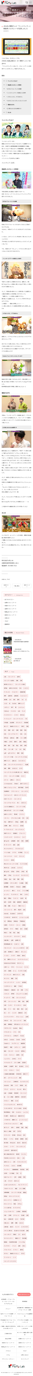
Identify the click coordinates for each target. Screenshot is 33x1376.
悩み (5, 1219)
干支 (17, 1173)
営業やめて (10, 822)
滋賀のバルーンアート (10, 609)
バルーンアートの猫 (8, 757)
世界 (5, 1001)
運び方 (18, 1142)
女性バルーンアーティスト (20, 795)
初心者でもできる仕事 (19, 1230)
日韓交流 (13, 990)
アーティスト (7, 692)
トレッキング (16, 875)
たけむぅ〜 (11, 1070)
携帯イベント (7, 760)
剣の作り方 (14, 917)
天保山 (16, 822)
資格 (19, 1001)
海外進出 (24, 982)
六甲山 (9, 875)
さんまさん (18, 1112)
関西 (9, 768)
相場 (25, 745)
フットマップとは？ (13, 81)
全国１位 (14, 760)
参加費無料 (6, 791)
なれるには (14, 768)
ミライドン (21, 814)
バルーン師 (10, 749)
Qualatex (15, 1028)
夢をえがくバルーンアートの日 (11, 864)
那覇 (9, 906)
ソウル (26, 990)
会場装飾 (13, 841)
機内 (26, 1139)
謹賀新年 (19, 902)
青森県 (5, 1066)
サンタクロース (14, 894)
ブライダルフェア (19, 848)
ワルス (17, 1070)
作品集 (26, 764)
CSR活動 (6, 722)
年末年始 (22, 1169)
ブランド (6, 1089)
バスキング (6, 993)
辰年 (5, 902)
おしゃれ (19, 1089)
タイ (9, 1012)
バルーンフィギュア (20, 997)
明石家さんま (13, 1116)
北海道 (25, 928)
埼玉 (14, 932)
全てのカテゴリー (9, 599)
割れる (5, 1139)
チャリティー (7, 1169)
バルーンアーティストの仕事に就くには (13, 772)
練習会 (24, 1192)
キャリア (17, 1226)
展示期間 (6, 886)
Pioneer (22, 1035)
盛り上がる (6, 871)
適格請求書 (22, 692)
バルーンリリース (8, 909)
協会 (23, 1001)
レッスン (18, 982)
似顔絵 (23, 925)
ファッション (19, 967)
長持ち (18, 676)
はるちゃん (23, 802)
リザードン (6, 818)
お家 (14, 1162)
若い (18, 802)
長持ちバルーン (7, 1162)
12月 (19, 711)
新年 (27, 1169)
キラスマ (10, 1181)
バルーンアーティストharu (21, 757)
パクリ (5, 776)
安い (5, 1012)
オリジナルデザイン (8, 848)
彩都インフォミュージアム (10, 787)
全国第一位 (17, 940)
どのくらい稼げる (8, 1230)
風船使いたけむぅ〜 (14, 726)
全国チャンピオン (8, 814)
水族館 (5, 825)
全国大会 (12, 738)
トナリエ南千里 (7, 1207)
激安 (18, 841)
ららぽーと (16, 944)
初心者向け (12, 913)
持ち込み (19, 1135)
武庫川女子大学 (7, 810)
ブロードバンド (7, 948)
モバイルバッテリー (8, 1238)
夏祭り (15, 741)
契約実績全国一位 (8, 944)
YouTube (14, 703)
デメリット (21, 856)
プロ (26, 718)
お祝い (23, 1246)
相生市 (19, 909)
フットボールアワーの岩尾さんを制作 (16, 93)
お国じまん (6, 1223)
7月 (11, 1020)
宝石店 (21, 825)
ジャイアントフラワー (9, 1016)
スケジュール (16, 1215)
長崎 (5, 768)
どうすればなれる (8, 783)
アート (9, 1009)
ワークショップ (7, 718)
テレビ (18, 890)
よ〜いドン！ (7, 890)
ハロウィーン (17, 1047)
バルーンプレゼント (19, 829)
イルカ (5, 1055)
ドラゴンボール (7, 1032)
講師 (27, 1001)
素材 (22, 1009)
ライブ (19, 1058)
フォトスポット (21, 760)
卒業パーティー (21, 906)
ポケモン (6, 1253)
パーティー (15, 1249)
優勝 (17, 738)
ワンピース (15, 898)
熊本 (21, 894)
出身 (5, 1093)
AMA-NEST (23, 1097)
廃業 (21, 1123)
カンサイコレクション (23, 959)
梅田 (16, 1188)
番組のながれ (11, 104)
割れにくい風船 (7, 1131)
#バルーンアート (8, 1200)
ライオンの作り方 (8, 1108)
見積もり (17, 951)
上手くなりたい (11, 753)
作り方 (22, 1253)
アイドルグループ (8, 1062)
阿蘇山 (9, 898)
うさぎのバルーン (8, 986)
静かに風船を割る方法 (9, 1154)
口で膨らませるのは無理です (14, 108)
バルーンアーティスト (18, 718)
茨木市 (26, 787)
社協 (24, 909)
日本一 (18, 1158)
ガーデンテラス (16, 1207)
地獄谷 (5, 879)
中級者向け (6, 990)
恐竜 (23, 974)
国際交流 (20, 1012)
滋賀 (20, 741)
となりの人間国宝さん (9, 806)
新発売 (21, 1085)
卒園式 (16, 928)
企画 (12, 940)
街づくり (6, 726)
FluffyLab (18, 886)
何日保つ (12, 886)
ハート (14, 1257)
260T (14, 1131)
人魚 (5, 1181)
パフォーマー (22, 833)
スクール (6, 780)
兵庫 (17, 680)
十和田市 (11, 1066)
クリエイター (15, 692)
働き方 (11, 1226)
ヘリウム (11, 1139)
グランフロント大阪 (15, 818)
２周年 (26, 1016)
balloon (6, 1039)
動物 (21, 730)
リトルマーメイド (8, 837)
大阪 (5, 676)
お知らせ (4, 579)
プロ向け (20, 986)
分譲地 (5, 925)
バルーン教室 (10, 1097)
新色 (12, 1085)
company (12, 1039)
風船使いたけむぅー (14, 1253)
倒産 (25, 1020)
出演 (5, 951)
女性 (5, 734)
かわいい (18, 780)
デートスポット (17, 1005)
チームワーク (7, 997)
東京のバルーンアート (10, 615)
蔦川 (16, 1066)
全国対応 (10, 695)
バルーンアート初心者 (16, 1192)
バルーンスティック (20, 1146)
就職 (16, 1223)
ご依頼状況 (15, 1081)
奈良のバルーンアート (10, 605)
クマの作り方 (7, 917)
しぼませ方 (6, 1150)
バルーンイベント (8, 856)
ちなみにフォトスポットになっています (17, 100)
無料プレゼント (16, 974)
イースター (6, 955)
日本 (14, 1009)
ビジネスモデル (24, 1226)
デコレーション (19, 1016)
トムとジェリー (23, 695)
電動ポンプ (17, 1238)
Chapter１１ (7, 1043)
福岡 (5, 745)
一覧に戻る (16, 586)
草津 (24, 1177)
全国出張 (16, 695)
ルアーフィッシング (12, 1077)
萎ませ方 (24, 1142)
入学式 (10, 741)
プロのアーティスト (8, 1188)
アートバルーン (7, 1257)
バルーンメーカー (18, 1020)
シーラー (12, 1146)
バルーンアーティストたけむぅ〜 (15, 764)
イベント (14, 1246)
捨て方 (23, 1234)
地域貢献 (26, 722)
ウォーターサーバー (22, 1184)
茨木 (5, 730)
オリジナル (6, 978)
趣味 (5, 875)
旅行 (24, 1135)
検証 (26, 1127)
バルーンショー (7, 1081)
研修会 (5, 1196)
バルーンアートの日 (20, 806)
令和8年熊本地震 (13, 1242)
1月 (5, 921)
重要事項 (7, 624)
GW (18, 990)
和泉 (22, 944)
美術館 (5, 699)
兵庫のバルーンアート (10, 602)
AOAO (24, 1005)
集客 (18, 753)
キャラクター (7, 1246)
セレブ (23, 837)
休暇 (22, 990)
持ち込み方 (12, 1142)
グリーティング (7, 974)
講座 (15, 986)
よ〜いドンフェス (23, 1119)
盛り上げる (6, 841)
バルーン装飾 (23, 738)
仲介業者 (20, 852)
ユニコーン (12, 1089)
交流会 (12, 871)
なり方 (20, 768)
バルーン (18, 925)
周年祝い (23, 1051)
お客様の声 (10, 1219)
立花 (19, 1032)
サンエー (14, 906)
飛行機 (13, 1135)
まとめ (9, 112)
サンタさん (6, 1165)
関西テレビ (14, 1119)
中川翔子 (6, 1116)
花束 (16, 978)
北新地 (17, 1055)
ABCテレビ (16, 1181)
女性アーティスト (8, 799)
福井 (9, 745)
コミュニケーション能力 (21, 993)
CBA (22, 1055)
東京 (5, 695)
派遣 (14, 879)
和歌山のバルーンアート (11, 612)
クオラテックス (7, 1028)
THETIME (22, 1219)
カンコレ (26, 967)
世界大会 (6, 738)
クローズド (10, 1051)
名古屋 (22, 1215)
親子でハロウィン (24, 783)
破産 (5, 1024)
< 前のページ (6, 585)
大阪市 (23, 1047)
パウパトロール (7, 1035)
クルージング (23, 1093)
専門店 (5, 688)
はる (25, 734)
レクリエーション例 (23, 917)
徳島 (18, 879)
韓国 (12, 978)
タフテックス (7, 1135)
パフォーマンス (7, 1249)
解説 (18, 1009)
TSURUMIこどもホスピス (9, 1158)
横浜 (5, 1051)
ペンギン (10, 1005)
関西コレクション (12, 959)
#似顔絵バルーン (17, 1200)
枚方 (13, 730)
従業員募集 (6, 1192)
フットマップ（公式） (8, 163)
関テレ (13, 890)
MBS (13, 1112)
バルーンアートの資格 (14, 776)
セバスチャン (17, 837)
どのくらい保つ (13, 883)
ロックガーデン (24, 875)
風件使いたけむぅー (8, 684)
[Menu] (30, 2)
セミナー (23, 776)
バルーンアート (11, 676)
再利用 (17, 1154)
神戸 (12, 707)
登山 (10, 879)
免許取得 (16, 1093)
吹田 (15, 1204)
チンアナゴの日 (23, 864)
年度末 (18, 955)
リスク (15, 856)
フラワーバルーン (15, 791)
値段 (20, 1077)
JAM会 (22, 871)
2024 (5, 970)
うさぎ (5, 703)
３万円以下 (15, 1035)
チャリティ (23, 1154)
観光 (5, 898)
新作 (15, 909)
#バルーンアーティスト (14, 1196)
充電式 (14, 1234)
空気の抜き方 (14, 1150)
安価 (22, 841)
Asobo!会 (6, 913)
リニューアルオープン (9, 1211)
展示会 (21, 1249)
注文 (26, 1009)
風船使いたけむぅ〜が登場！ (15, 85)
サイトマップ (25, 1359)
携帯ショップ (21, 703)
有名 (21, 734)
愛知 (22, 879)
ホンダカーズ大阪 (22, 970)
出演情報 (6, 883)
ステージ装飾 (17, 1062)
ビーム (14, 970)
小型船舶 (10, 1093)
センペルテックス (24, 1081)
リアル (14, 1032)
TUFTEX (19, 1131)
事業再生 (10, 1024)
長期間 (23, 886)
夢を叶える (6, 867)
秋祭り (22, 726)
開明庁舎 (17, 1097)
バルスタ (17, 1051)
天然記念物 (18, 1074)
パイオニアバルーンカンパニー (11, 1123)
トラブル (14, 852)
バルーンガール (17, 799)
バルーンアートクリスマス (10, 1261)
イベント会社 (7, 852)
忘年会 (17, 871)
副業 (12, 1223)
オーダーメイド (7, 844)
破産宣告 (23, 1043)
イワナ (5, 1070)
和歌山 (24, 741)
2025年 (5, 1173)
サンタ (23, 711)
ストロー (6, 1146)
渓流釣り (24, 1062)
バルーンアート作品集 (18, 810)
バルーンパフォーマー (13, 734)
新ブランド (6, 1127)
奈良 (14, 699)
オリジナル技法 (17, 1108)
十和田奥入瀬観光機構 (9, 1074)
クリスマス (13, 711)
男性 (25, 730)
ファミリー (6, 860)
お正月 (21, 898)
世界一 (12, 1127)
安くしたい (23, 951)
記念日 (12, 860)
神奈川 (5, 932)
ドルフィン (11, 1055)
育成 (24, 749)
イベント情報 (25, 890)
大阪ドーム (6, 967)
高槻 (9, 730)
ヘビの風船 (11, 1173)
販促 (22, 753)
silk (25, 1085)
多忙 (23, 818)
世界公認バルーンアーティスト (21, 1024)
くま (16, 749)
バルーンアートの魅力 (20, 684)
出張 (5, 764)
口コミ (16, 1219)
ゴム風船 (21, 883)
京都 (27, 726)
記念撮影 (19, 1165)
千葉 (10, 932)
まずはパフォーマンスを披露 (14, 89)
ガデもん (20, 1204)
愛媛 (18, 932)
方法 (20, 688)
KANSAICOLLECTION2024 (9, 963)
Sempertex (6, 1085)
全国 (18, 844)
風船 (5, 1009)
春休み (23, 955)
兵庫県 (26, 841)
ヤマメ (26, 1066)
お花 (25, 1012)
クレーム (26, 852)
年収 (5, 749)
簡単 (18, 699)
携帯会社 (10, 921)
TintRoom (6, 711)
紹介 (27, 948)
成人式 (23, 936)
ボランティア (19, 722)
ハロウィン (6, 707)
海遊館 (21, 822)
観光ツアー (25, 1074)
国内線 (16, 1139)
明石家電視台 (7, 1112)
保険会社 (16, 921)
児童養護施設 (15, 1169)
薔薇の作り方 (21, 1116)
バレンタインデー (8, 936)
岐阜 (21, 745)
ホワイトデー (17, 936)
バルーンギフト (24, 791)
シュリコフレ (7, 1058)
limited (23, 1039)
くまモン (26, 894)
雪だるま (22, 715)
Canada (18, 1039)
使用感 (17, 1127)
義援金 (5, 1242)
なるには (21, 1223)
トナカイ (16, 715)
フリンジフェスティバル (9, 1104)
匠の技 (24, 1108)
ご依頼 (9, 1215)
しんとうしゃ (21, 707)
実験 (26, 883)
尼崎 (21, 680)
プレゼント (11, 925)
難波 (12, 1100)
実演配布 (15, 833)
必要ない (12, 780)
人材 (20, 749)
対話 (5, 1215)
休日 (27, 818)
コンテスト (19, 867)
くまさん (13, 1165)
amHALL (14, 1058)
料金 (13, 997)
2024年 (9, 902)
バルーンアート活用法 (9, 680)
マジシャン (15, 825)
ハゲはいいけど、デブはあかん (14, 97)
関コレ (24, 1089)
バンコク (14, 1012)
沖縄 (5, 906)
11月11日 (13, 867)
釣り (5, 1077)
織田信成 (25, 902)
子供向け (16, 783)
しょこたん (25, 1112)
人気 (23, 1158)
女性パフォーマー (8, 1177)
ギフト (11, 928)
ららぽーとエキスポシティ (10, 1184)
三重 (13, 745)
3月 (5, 959)
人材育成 (18, 1211)
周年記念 (6, 928)
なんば (16, 1100)
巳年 (15, 1177)
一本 (22, 699)
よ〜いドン (6, 894)
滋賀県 (19, 1177)
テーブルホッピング (8, 829)
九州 (10, 699)
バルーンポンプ (7, 1234)
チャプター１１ (15, 1043)
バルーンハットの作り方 (18, 948)
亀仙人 (20, 1028)
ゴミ (19, 1234)
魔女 (10, 825)
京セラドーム (20, 963)
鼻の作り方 (19, 1104)
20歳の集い (6, 940)
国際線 (21, 1139)
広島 (27, 1215)
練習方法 (26, 772)
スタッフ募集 (22, 1188)
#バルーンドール (8, 1204)
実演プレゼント (7, 833)
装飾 (19, 1246)
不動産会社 (22, 921)
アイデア (13, 955)
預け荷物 (6, 1142)
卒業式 (5, 741)
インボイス (25, 688)
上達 (5, 753)
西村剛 (15, 814)
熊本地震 (24, 1238)
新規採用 (24, 1211)
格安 (14, 844)
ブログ (8, 579)
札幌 (5, 1005)
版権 (27, 1230)
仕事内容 (6, 1226)
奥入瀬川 (21, 1066)
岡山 (17, 745)
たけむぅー (6, 1100)
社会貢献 (12, 722)
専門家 (12, 993)
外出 (5, 822)
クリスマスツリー (8, 715)
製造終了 (6, 1047)
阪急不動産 (20, 787)
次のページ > (27, 585)
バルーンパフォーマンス (9, 802)
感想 (22, 1127)
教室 (11, 1047)
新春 (14, 902)
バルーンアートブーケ (9, 982)
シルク (16, 1085)
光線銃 (9, 970)
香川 (21, 928)
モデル (12, 967)
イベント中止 (22, 1242)
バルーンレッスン (12, 1001)
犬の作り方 (20, 913)
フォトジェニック (8, 795)
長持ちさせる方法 (13, 688)
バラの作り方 (7, 1119)
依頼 (17, 730)
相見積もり (10, 951)
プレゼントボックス (21, 1162)
